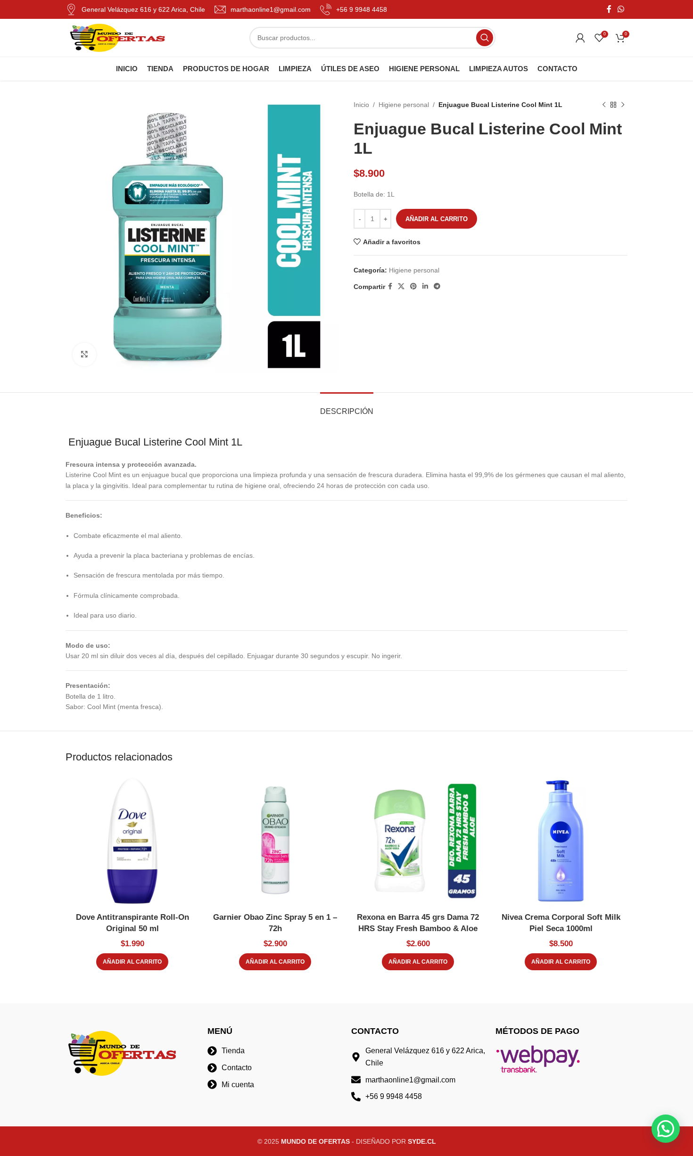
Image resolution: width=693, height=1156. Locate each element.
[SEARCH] (484, 37)
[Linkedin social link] (425, 286)
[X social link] (401, 286)
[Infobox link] (262, 9)
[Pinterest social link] (413, 286)
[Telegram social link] (437, 286)
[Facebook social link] (608, 9)
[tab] (346, 406)
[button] (132, 961)
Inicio (361, 104)
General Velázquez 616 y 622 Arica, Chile (143, 9)
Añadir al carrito (436, 219)
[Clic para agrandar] (84, 354)
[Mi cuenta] (580, 37)
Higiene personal (404, 104)
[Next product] (622, 104)
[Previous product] (604, 104)
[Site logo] (117, 37)
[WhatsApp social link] (621, 9)
